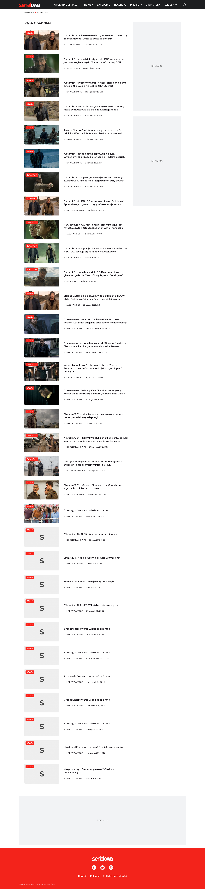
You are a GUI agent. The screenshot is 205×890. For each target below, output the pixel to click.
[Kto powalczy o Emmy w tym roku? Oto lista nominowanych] (41, 774)
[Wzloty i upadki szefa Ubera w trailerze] (41, 371)
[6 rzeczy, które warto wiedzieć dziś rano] (41, 513)
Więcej (169, 4)
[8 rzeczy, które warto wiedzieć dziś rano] (41, 655)
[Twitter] (102, 867)
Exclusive (103, 4)
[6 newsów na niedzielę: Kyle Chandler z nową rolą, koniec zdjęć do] (41, 395)
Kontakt (82, 876)
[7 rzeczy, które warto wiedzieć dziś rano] (41, 679)
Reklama (95, 876)
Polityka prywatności (115, 876)
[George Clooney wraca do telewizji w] (41, 466)
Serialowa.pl (29, 12)
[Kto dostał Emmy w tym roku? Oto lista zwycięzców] (41, 750)
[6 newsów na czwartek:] (41, 324)
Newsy (88, 4)
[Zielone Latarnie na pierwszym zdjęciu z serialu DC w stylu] (41, 300)
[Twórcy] (41, 134)
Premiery (136, 4)
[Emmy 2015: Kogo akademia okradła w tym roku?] (41, 560)
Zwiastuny (153, 4)
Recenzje (120, 4)
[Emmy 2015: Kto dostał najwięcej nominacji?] (41, 584)
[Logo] (29, 4)
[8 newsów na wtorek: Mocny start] (41, 347)
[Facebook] (94, 867)
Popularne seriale (65, 4)
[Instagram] (111, 867)
